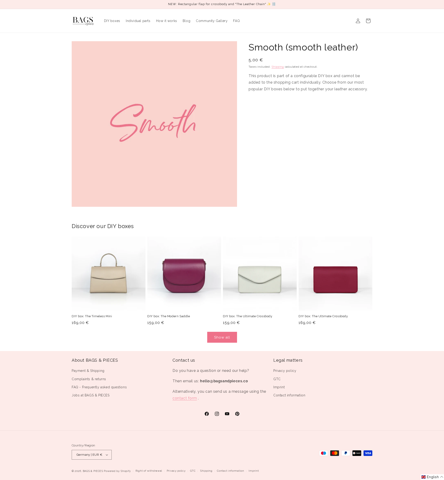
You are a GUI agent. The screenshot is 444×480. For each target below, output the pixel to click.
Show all (222, 337)
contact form (185, 398)
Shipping (277, 66)
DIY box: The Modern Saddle (168, 316)
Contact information (289, 395)
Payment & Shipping (88, 371)
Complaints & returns (89, 379)
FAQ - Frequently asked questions (99, 387)
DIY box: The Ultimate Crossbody (247, 316)
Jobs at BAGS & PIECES (91, 395)
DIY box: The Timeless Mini (92, 316)
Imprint (279, 387)
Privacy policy (284, 371)
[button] (432, 477)
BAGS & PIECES (93, 471)
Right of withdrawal (149, 470)
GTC (277, 379)
